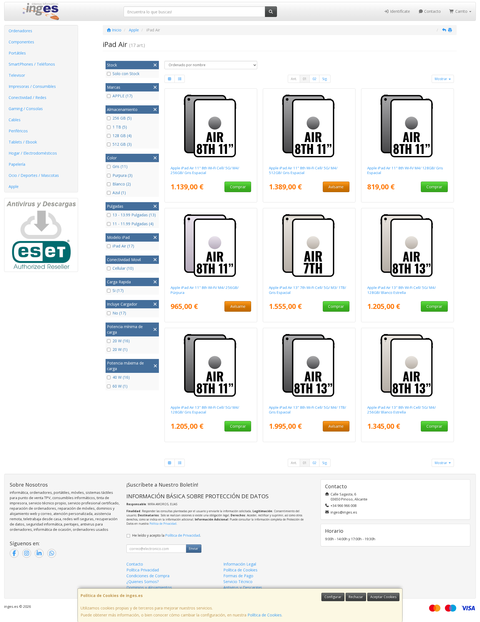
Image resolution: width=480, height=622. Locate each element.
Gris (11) (120, 166)
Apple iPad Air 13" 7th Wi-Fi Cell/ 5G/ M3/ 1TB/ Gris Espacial (307, 290)
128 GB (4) (122, 135)
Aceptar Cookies (383, 596)
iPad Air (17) (123, 246)
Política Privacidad (142, 570)
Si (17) (118, 290)
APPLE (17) (122, 95)
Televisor (17, 75)
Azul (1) (119, 192)
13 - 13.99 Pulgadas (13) (134, 214)
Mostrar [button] (441, 78)
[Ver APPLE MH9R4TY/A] (309, 365)
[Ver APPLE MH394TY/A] (211, 245)
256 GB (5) (122, 118)
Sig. (325, 78)
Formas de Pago (238, 575)
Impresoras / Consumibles (32, 86)
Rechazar (356, 596)
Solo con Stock (125, 73)
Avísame (336, 186)
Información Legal (239, 564)
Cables (15, 119)
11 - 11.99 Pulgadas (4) (133, 223)
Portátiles (17, 53)
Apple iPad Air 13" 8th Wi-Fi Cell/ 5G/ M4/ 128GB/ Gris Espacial (205, 410)
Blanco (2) (121, 184)
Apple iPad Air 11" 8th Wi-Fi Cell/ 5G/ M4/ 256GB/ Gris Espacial (205, 170)
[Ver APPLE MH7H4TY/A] (309, 126)
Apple (14, 186)
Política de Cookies (265, 615)
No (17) (119, 313)
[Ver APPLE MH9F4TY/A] (407, 245)
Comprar (238, 186)
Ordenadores (20, 30)
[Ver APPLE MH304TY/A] (407, 126)
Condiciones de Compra (147, 575)
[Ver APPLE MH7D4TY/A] (211, 126)
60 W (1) (120, 386)
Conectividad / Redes (27, 97)
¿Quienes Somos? (142, 581)
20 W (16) (121, 340)
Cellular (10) (123, 268)
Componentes (21, 41)
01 (305, 78)
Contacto (432, 11)
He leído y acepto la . (166, 535)
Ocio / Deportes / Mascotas (34, 175)
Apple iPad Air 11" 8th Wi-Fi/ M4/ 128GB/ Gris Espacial (405, 170)
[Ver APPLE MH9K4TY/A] (407, 365)
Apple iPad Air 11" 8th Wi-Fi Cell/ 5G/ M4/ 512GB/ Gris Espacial (303, 170)
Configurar (332, 596)
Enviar (193, 548)
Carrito (461, 11)
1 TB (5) (119, 127)
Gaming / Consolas (26, 108)
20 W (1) (120, 349)
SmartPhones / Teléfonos (32, 64)
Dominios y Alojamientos (149, 587)
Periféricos (18, 130)
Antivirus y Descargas (242, 587)
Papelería (17, 164)
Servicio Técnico (237, 581)
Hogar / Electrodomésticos (33, 153)
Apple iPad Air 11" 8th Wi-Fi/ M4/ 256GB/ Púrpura (205, 290)
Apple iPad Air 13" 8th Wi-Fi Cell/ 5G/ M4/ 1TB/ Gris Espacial (307, 410)
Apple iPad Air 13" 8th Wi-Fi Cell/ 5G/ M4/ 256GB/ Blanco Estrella (401, 410)
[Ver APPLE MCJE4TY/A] (309, 245)
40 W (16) (121, 377)
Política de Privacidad (162, 524)
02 (314, 78)
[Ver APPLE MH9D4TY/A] (211, 365)
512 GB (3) (122, 144)
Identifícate (399, 11)
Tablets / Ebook (23, 142)
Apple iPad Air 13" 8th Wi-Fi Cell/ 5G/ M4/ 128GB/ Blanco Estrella (401, 290)
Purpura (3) (122, 175)
